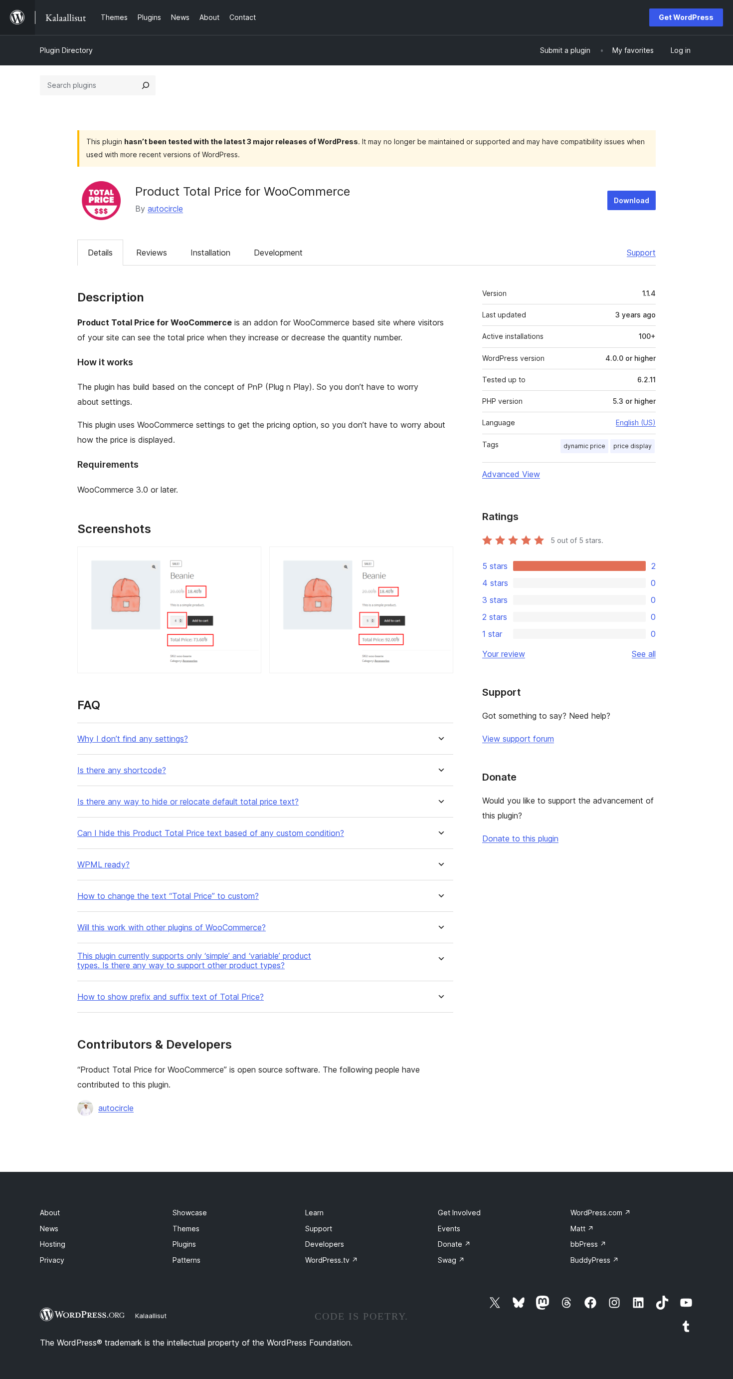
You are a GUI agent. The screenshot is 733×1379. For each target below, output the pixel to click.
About (50, 1212)
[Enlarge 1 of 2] (248, 560)
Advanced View (511, 474)
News (49, 1228)
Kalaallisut (151, 1316)
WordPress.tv (331, 1260)
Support (641, 253)
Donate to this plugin (520, 838)
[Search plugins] (146, 85)
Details (100, 253)
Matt (582, 1228)
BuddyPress (594, 1260)
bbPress (588, 1244)
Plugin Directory (66, 50)
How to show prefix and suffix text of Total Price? (170, 997)
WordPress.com (600, 1212)
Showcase (190, 1212)
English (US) (636, 422)
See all (644, 654)
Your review (503, 654)
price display (632, 446)
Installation (210, 253)
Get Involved (459, 1212)
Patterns (186, 1260)
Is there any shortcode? (121, 770)
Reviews (151, 253)
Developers (324, 1244)
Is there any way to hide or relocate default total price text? (188, 802)
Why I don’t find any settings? (132, 739)
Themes (186, 1228)
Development (278, 253)
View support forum (518, 739)
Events (449, 1228)
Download (631, 200)
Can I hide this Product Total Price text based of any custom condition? (210, 833)
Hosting (52, 1244)
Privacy (52, 1260)
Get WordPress (686, 17)
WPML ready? (103, 864)
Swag (451, 1260)
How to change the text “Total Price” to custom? (168, 896)
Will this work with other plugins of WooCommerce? (171, 927)
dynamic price (584, 446)
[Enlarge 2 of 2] (440, 560)
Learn (314, 1212)
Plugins (184, 1244)
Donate (454, 1244)
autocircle (165, 209)
